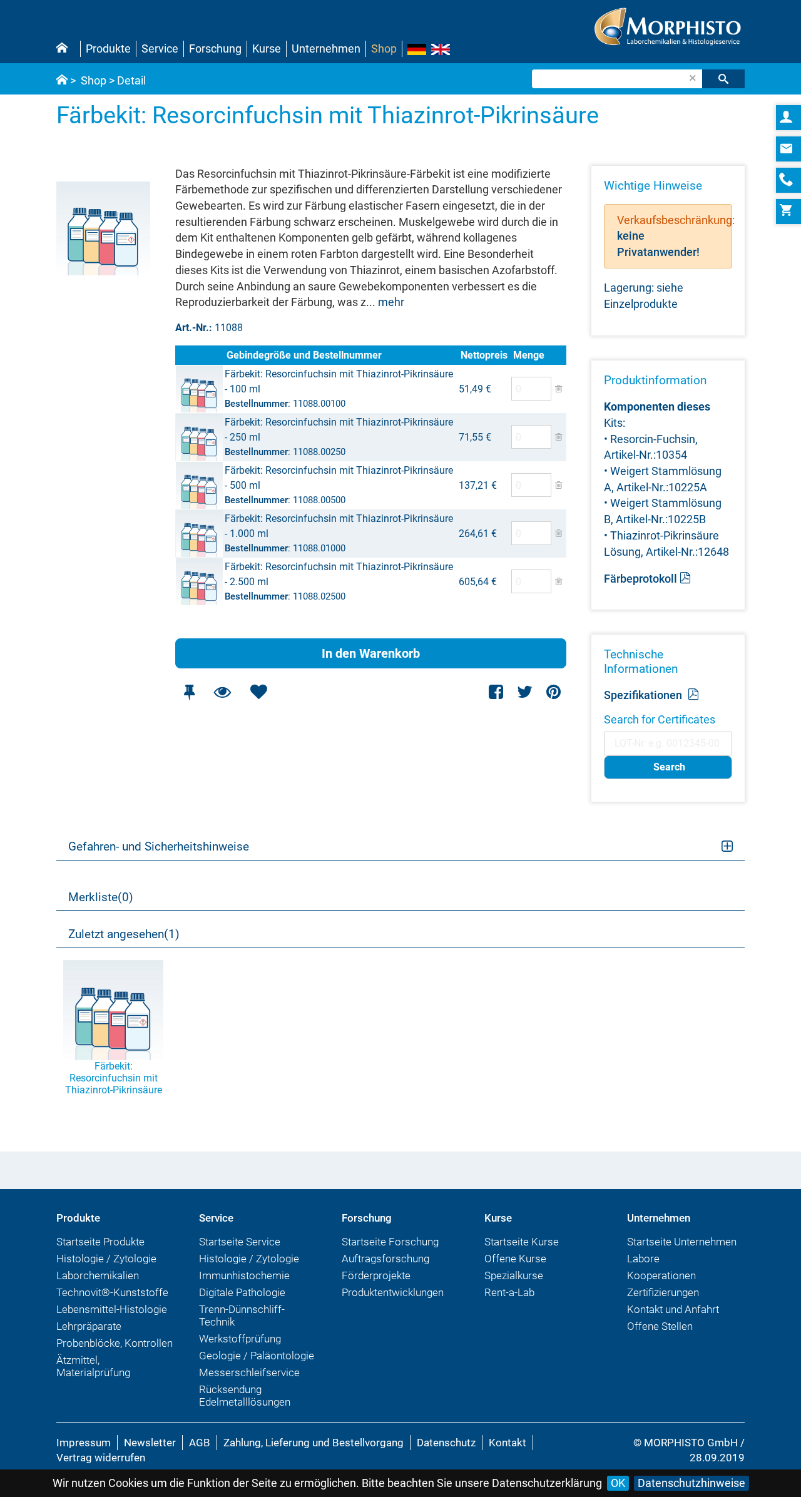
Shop (384, 48)
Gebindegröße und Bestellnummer (304, 355)
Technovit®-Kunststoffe (112, 1292)
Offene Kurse (515, 1258)
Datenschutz (446, 1442)
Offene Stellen (660, 1326)
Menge (528, 355)
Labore (643, 1258)
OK (618, 1482)
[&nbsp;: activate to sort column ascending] (199, 355)
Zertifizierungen (663, 1292)
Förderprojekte (376, 1275)
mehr (391, 302)
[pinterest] (553, 691)
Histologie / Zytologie (106, 1258)
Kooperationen (661, 1275)
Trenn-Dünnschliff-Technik (242, 1315)
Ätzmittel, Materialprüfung (93, 1366)
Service (159, 48)
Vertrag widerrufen (100, 1457)
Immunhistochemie (244, 1275)
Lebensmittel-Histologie (111, 1309)
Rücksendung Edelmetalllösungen (244, 1395)
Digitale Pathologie (242, 1292)
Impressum (83, 1442)
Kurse (266, 48)
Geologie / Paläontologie (256, 1355)
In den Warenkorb (371, 653)
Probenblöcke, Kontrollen (114, 1343)
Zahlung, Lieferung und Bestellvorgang (313, 1442)
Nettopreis (484, 355)
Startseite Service (239, 1241)
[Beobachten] (222, 691)
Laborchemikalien (97, 1275)
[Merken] (189, 691)
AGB (199, 1442)
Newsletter (150, 1442)
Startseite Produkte (100, 1241)
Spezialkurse (513, 1275)
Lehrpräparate (88, 1326)
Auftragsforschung (385, 1258)
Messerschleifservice (249, 1372)
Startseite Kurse (521, 1241)
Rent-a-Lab (509, 1292)
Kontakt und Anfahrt (673, 1309)
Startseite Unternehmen (682, 1241)
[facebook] (496, 691)
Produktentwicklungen (393, 1292)
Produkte (108, 48)
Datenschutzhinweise (691, 1482)
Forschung (215, 48)
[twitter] (524, 691)
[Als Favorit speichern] (258, 691)
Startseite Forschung (390, 1241)
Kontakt (507, 1442)
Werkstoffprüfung (240, 1338)
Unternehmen (326, 48)
